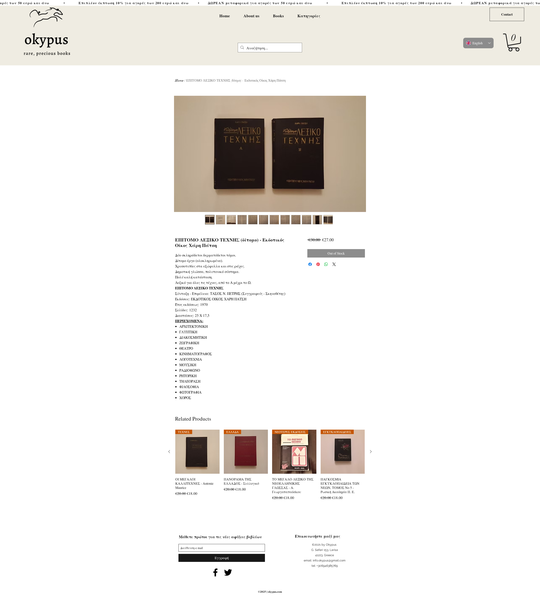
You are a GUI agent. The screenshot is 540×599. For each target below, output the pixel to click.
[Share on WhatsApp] (326, 264)
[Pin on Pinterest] (318, 264)
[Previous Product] (169, 451)
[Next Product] (370, 451)
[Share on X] (334, 264)
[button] (513, 42)
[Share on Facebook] (310, 264)
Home (179, 80)
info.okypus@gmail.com (329, 560)
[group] (270, 467)
